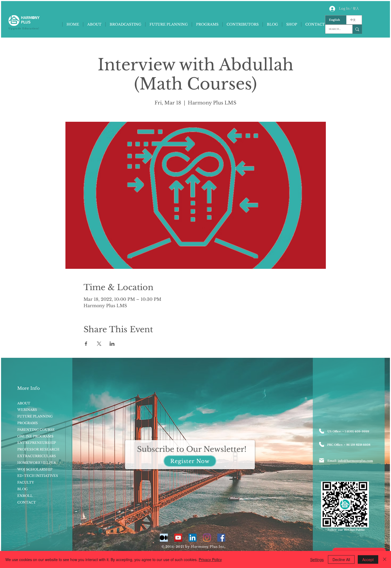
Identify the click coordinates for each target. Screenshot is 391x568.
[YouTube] (178, 538)
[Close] (384, 559)
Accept (368, 559)
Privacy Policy (210, 559)
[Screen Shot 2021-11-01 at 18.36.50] (164, 538)
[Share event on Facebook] (86, 344)
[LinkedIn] (193, 538)
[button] (190, 461)
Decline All (341, 559)
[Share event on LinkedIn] (112, 344)
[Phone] (321, 431)
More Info (28, 388)
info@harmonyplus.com (355, 460)
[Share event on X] (99, 344)
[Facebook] (221, 538)
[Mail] (321, 460)
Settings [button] (317, 559)
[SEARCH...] (357, 29)
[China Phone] (321, 444)
